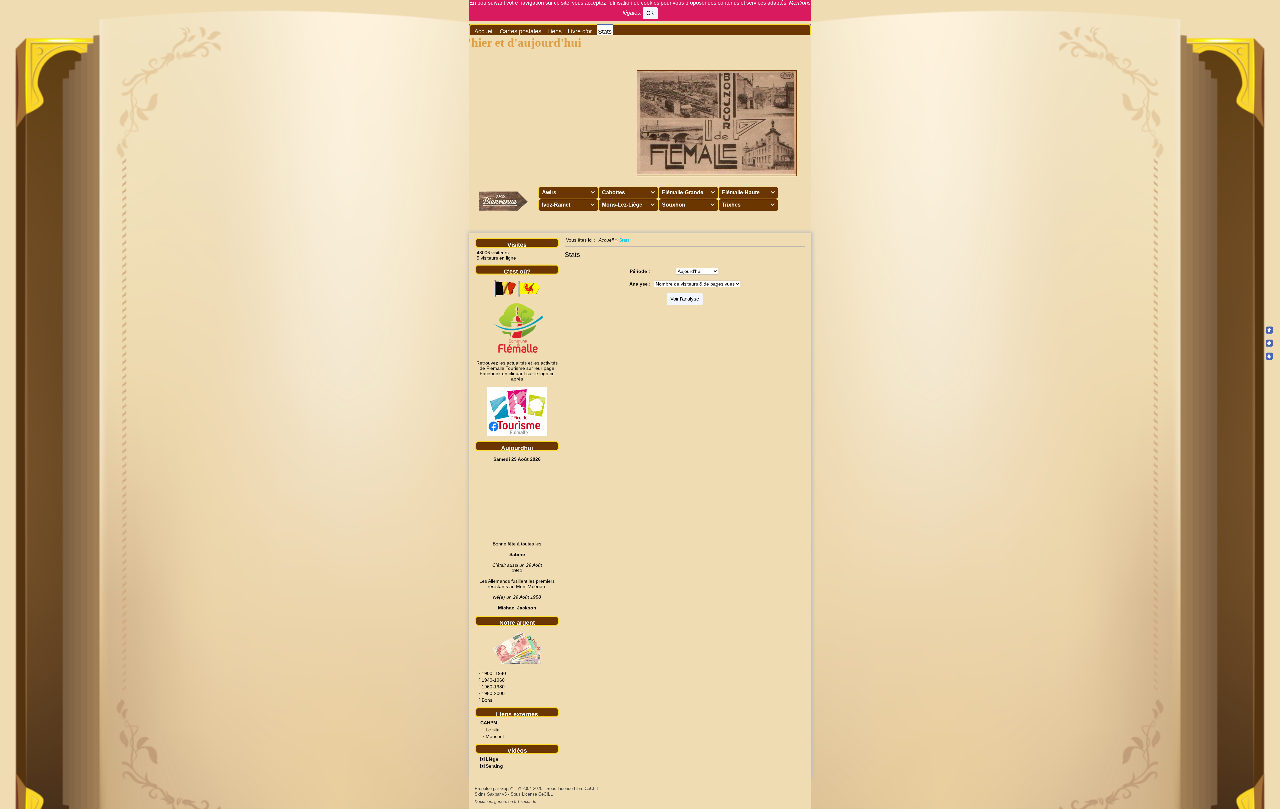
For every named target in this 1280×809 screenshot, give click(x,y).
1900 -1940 (494, 673)
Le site (493, 729)
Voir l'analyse (684, 299)
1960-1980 (493, 686)
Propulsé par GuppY (495, 788)
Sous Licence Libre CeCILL (573, 788)
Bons (487, 700)
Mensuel (495, 736)
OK (650, 13)
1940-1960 (493, 680)
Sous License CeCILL (532, 794)
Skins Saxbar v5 (491, 794)
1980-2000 (493, 693)
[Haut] (1269, 330)
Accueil (606, 240)
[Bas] (1269, 356)
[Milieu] (1269, 343)
